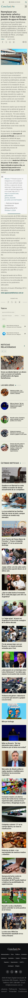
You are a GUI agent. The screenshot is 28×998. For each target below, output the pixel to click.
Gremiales (10, 958)
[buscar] (26, 2)
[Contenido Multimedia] (23, 763)
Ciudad (2, 39)
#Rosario (7, 179)
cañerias (17, 315)
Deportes (6, 962)
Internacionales (5, 954)
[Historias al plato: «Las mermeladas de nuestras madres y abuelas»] (14, 840)
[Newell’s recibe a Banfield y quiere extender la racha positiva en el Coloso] (14, 895)
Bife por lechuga (8, 721)
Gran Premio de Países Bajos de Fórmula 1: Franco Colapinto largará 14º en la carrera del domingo (13, 542)
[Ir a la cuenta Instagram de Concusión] (20, 971)
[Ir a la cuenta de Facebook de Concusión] (7, 971)
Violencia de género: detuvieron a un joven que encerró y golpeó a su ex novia (18, 433)
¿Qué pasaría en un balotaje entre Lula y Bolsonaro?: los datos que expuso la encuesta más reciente (14, 672)
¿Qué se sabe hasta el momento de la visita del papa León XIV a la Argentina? (14, 595)
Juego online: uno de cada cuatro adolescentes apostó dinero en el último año (14, 569)
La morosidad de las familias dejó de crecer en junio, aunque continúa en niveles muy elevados (13, 514)
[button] (2, 351)
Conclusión (21, 978)
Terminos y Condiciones (22, 990)
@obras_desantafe (10, 198)
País (12, 954)
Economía (23, 954)
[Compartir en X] (6, 42)
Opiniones (3, 958)
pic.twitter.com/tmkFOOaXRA (13, 200)
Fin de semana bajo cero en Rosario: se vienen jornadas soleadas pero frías (12, 646)
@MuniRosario (9, 195)
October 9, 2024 (10, 210)
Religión (17, 966)
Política (17, 954)
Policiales (23, 958)
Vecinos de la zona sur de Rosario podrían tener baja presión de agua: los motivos (14, 374)
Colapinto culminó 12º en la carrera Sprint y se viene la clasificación (12, 827)
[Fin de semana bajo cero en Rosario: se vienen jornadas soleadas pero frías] (14, 634)
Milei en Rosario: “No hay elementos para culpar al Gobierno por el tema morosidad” (17, 406)
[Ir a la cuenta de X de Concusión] (12, 971)
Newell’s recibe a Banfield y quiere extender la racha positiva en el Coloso (17, 419)
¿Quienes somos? (4, 990)
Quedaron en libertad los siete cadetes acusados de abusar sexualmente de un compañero (13, 488)
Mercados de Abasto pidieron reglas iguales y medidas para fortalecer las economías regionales (13, 772)
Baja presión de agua (7, 315)
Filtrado (23, 315)
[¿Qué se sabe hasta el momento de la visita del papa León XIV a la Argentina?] (14, 582)
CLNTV (21, 962)
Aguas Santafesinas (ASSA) (8, 312)
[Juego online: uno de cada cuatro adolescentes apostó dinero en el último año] (14, 556)
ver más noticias (14, 939)
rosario (3, 319)
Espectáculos (14, 962)
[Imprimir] (26, 42)
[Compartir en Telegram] (13, 42)
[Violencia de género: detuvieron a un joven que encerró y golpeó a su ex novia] (14, 685)
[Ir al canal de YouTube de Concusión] (16, 971)
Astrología (10, 966)
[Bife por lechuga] (14, 711)
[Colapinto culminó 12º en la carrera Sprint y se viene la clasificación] (14, 814)
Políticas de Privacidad (13, 990)
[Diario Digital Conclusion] (8, 6)
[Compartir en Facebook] (2, 42)
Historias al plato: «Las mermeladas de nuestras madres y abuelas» (17, 392)
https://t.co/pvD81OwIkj (12, 193)
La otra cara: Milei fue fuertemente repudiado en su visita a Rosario (12, 934)
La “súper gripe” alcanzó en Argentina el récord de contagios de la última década (14, 620)
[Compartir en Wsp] (10, 42)
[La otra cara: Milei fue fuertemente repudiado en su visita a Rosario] (14, 921)
